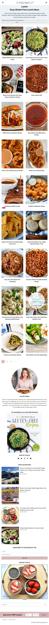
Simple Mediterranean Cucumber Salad (32, 528)
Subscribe (24, 558)
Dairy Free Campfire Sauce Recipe (12, 170)
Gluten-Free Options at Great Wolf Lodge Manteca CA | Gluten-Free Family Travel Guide (32, 470)
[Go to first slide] (46, 581)
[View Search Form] (3, 2)
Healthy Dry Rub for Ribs (12, 206)
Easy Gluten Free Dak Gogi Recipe (36, 355)
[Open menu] (46, 2)
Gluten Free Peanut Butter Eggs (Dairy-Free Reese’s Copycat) (33, 489)
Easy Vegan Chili (36, 95)
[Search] (45, 604)
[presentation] (12, 41)
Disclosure (4, 619)
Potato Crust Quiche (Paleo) (32, 20)
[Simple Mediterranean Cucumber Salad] (24, 582)
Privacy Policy (11, 619)
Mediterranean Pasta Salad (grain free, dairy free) (32, 22)
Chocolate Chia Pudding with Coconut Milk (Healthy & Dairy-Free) (33, 509)
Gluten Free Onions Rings (36, 170)
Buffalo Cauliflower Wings (37, 206)
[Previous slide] (3, 581)
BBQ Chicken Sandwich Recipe (12, 133)
